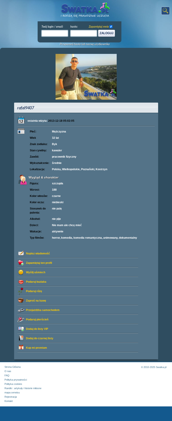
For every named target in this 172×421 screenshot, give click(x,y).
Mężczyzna (59, 131)
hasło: (74, 26)
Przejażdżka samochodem (43, 310)
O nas (7, 371)
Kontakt (8, 401)
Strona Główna (12, 367)
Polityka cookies (13, 384)
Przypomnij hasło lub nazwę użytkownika (85, 44)
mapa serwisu (12, 392)
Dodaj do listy (37, 329)
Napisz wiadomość (38, 253)
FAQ (6, 375)
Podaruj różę (34, 291)
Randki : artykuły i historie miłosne (22, 388)
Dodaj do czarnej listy (39, 338)
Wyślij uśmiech (35, 272)
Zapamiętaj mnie (99, 26)
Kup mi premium (36, 347)
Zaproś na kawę (36, 300)
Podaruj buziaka (36, 281)
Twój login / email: (52, 26)
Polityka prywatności (15, 379)
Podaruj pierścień (37, 319)
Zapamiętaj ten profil (39, 263)
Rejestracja (10, 396)
